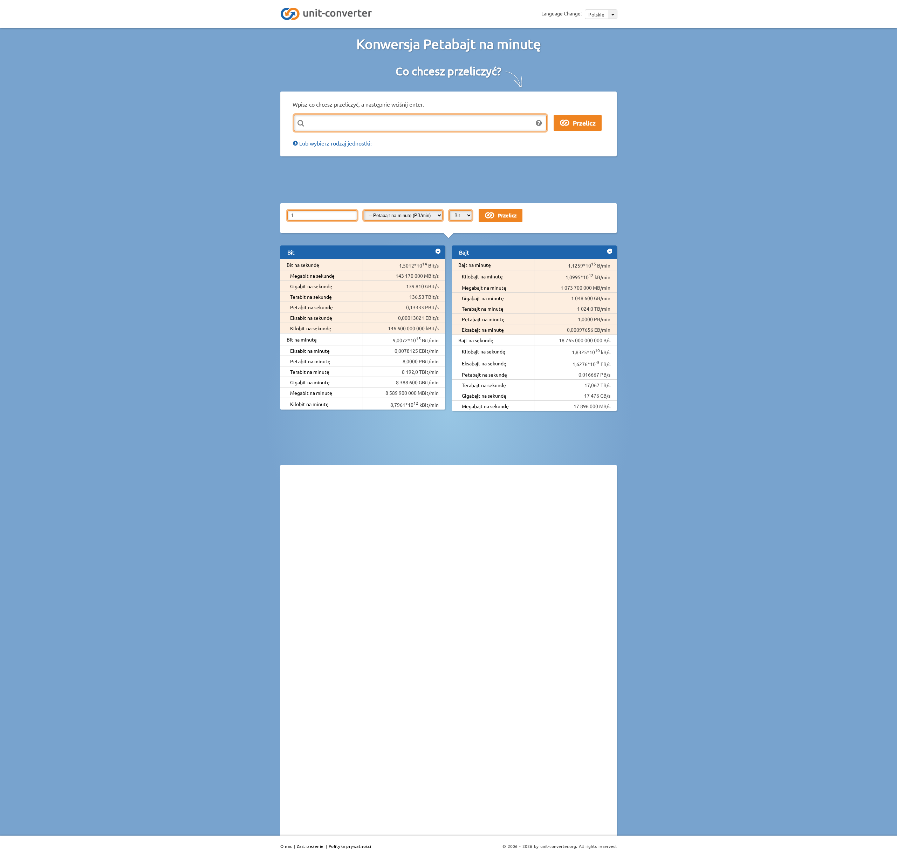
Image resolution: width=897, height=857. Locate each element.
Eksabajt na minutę (483, 329)
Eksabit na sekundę (311, 318)
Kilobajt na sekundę (483, 351)
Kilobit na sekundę (310, 328)
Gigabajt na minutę (483, 298)
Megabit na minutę (311, 393)
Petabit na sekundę (311, 307)
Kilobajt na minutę (482, 276)
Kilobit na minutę (309, 404)
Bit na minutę (302, 339)
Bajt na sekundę (475, 340)
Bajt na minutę (474, 265)
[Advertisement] (450, 179)
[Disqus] (448, 566)
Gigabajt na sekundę (484, 395)
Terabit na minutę (309, 372)
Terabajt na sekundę (484, 385)
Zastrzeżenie (310, 846)
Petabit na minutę (310, 361)
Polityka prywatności (350, 846)
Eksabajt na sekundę (484, 363)
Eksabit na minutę (310, 350)
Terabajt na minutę (483, 308)
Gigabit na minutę (310, 382)
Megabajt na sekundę (485, 406)
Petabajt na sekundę (484, 374)
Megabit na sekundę (312, 275)
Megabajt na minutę (484, 287)
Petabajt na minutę (483, 319)
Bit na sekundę (303, 265)
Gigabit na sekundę (311, 286)
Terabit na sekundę (311, 296)
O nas (286, 846)
